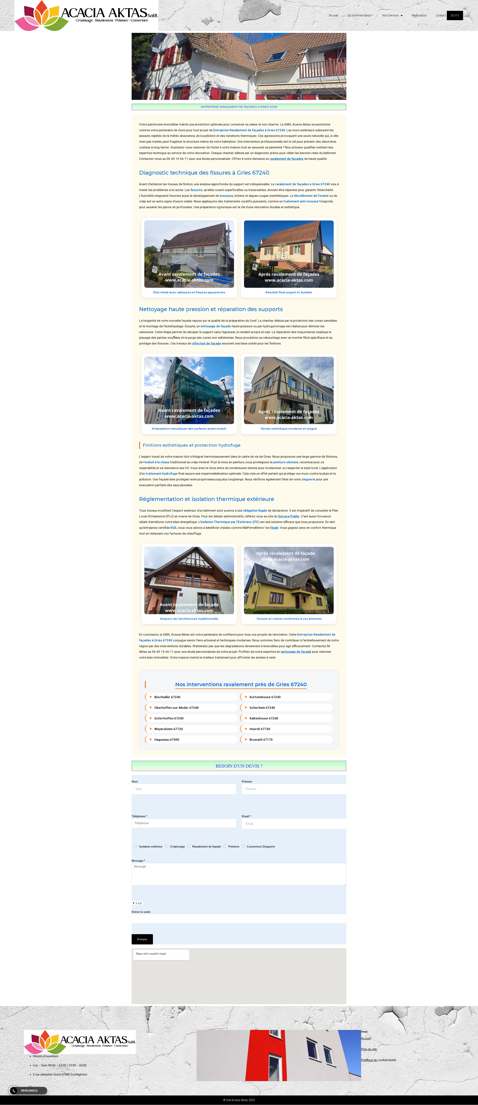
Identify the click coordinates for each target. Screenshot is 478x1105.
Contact (441, 15)
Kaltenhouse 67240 (261, 718)
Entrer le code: (141, 911)
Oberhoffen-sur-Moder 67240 (174, 707)
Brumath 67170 (258, 739)
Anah (274, 528)
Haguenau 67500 (164, 739)
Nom (135, 781)
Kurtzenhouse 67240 (262, 697)
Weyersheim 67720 (166, 729)
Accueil (333, 15)
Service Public (288, 516)
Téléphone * (139, 816)
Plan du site (369, 1049)
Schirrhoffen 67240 (166, 718)
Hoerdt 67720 (257, 729)
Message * (138, 860)
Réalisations (419, 15)
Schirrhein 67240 (259, 707)
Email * (246, 816)
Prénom (247, 781)
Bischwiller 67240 (164, 697)
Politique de (369, 1060)
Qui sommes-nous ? (360, 15)
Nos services (390, 15)
